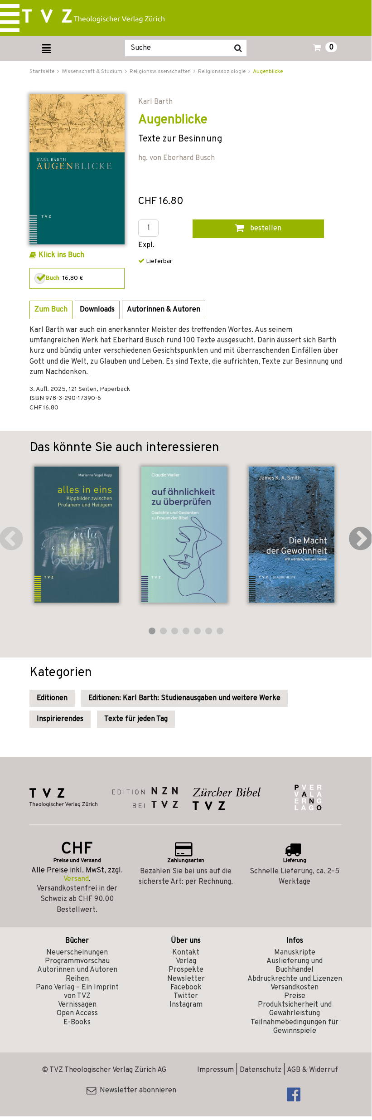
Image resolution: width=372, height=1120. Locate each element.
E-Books (77, 1022)
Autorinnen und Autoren (77, 969)
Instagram (186, 1004)
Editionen (52, 698)
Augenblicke (268, 71)
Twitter (186, 996)
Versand (76, 879)
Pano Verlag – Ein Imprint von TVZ (77, 992)
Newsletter (186, 979)
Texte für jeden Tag (136, 719)
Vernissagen (77, 1004)
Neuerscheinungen (77, 952)
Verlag (186, 961)
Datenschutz (260, 1070)
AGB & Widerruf (312, 1070)
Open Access (77, 1013)
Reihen (77, 979)
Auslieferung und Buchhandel (294, 965)
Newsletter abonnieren (136, 1090)
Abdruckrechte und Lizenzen (294, 979)
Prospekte (186, 969)
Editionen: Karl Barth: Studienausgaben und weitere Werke (184, 698)
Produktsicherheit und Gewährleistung (295, 1009)
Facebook (186, 987)
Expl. (146, 245)
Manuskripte (294, 952)
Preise (294, 996)
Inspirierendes (60, 719)
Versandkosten (295, 987)
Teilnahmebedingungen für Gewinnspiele (294, 1027)
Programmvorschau (77, 961)
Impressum (215, 1070)
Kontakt (185, 952)
